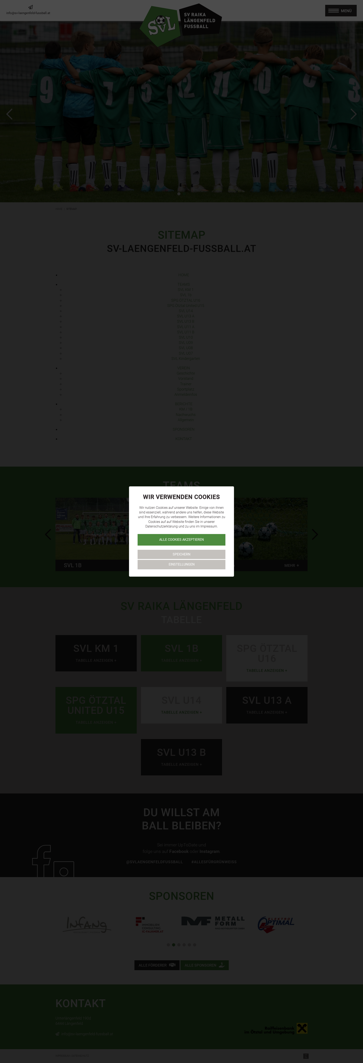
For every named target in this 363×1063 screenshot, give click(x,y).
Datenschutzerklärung (161, 526)
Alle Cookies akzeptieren (181, 540)
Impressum (208, 526)
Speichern (181, 554)
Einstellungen (182, 564)
